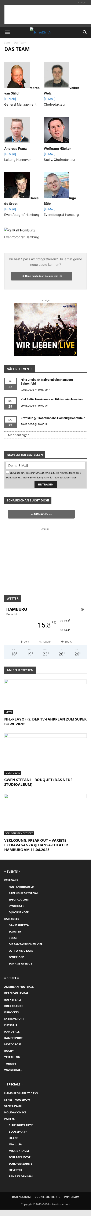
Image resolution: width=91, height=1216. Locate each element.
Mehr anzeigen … (20, 435)
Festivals (11, 880)
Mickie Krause (19, 1151)
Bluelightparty (21, 1125)
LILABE (13, 1138)
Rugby (9, 1051)
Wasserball (13, 1070)
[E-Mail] (10, 99)
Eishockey (11, 1012)
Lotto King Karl (21, 951)
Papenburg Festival (23, 893)
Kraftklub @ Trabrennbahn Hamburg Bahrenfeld (53, 418)
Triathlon (12, 1057)
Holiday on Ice (15, 1112)
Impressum (71, 1197)
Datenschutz (21, 1197)
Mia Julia (15, 1144)
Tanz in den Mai (21, 1176)
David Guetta (19, 925)
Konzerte (11, 919)
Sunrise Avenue (20, 963)
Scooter (15, 931)
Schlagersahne (20, 1163)
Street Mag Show (17, 1099)
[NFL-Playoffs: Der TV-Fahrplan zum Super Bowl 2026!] (45, 697)
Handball (11, 1031)
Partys (9, 1119)
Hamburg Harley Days (21, 1093)
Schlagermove (19, 1157)
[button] (7, 32)
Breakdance (13, 1006)
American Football (19, 987)
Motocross (12, 1044)
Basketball (12, 999)
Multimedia (13, 772)
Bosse (13, 938)
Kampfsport (13, 1038)
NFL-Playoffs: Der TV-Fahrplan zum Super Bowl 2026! (45, 721)
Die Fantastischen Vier (26, 944)
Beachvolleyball (17, 993)
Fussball (11, 1025)
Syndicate (16, 906)
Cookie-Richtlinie (47, 1197)
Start (7, 42)
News (9, 712)
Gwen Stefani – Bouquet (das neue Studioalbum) (38, 782)
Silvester (15, 1170)
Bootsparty (18, 1131)
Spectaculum (19, 899)
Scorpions (16, 957)
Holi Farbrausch (21, 887)
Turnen (10, 1063)
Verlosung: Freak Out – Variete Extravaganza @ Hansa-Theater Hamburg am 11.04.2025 (36, 845)
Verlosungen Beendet (19, 833)
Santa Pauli (13, 1106)
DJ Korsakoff (19, 912)
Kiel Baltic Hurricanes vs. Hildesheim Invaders (52, 399)
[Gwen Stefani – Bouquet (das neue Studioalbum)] (45, 754)
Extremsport (14, 1019)
